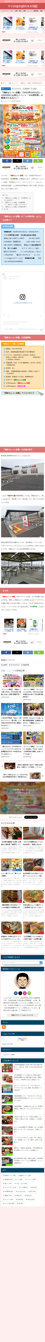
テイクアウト (17, 88)
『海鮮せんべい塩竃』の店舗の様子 (15, 206)
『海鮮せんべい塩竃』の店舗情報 (14, 202)
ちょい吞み (9, 1203)
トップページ (4, 10)
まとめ (6, 209)
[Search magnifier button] (40, 962)
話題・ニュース (27, 10)
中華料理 (9, 1191)
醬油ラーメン (25, 1175)
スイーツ (9, 1199)
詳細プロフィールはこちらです (22, 1015)
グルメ (12, 10)
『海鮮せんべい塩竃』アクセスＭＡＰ (17, 204)
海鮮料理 (27, 88)
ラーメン (31, 1179)
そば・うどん (21, 1183)
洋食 (20, 1199)
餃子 (33, 1191)
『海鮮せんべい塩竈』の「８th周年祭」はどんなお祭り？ (17, 199)
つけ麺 (24, 1187)
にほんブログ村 (7, 1044)
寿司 (29, 1195)
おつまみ (22, 1191)
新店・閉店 (18, 10)
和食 (19, 1195)
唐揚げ (8, 1195)
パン (19, 1179)
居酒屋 (8, 1179)
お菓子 (34, 88)
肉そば (31, 1199)
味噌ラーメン (10, 1175)
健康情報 (36, 10)
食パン (8, 1183)
